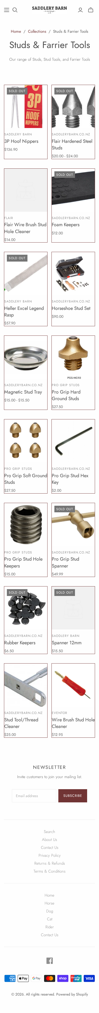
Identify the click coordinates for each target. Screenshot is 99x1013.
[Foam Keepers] (73, 190)
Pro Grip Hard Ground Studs (66, 395)
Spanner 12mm (67, 642)
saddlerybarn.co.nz (71, 134)
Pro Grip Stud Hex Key (70, 479)
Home (16, 31)
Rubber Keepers (19, 642)
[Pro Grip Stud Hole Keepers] (25, 524)
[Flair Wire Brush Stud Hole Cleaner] (25, 190)
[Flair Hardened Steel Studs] (73, 106)
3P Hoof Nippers (21, 141)
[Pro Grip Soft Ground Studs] (25, 440)
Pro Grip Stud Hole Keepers (23, 562)
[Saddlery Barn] (49, 8)
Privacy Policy (50, 855)
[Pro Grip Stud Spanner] (73, 524)
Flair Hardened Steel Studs (72, 144)
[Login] (80, 10)
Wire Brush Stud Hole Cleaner (73, 723)
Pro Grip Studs (66, 385)
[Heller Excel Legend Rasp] (25, 273)
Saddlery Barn (18, 134)
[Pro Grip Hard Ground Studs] (73, 357)
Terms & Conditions (49, 871)
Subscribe (72, 795)
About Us (49, 839)
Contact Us (49, 847)
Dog (49, 911)
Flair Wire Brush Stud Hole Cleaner (25, 228)
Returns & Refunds (49, 863)
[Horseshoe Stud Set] (73, 273)
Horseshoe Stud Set (71, 308)
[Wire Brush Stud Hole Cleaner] (73, 685)
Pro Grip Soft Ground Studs (25, 479)
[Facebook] (49, 961)
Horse (49, 903)
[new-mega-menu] (6, 10)
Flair (8, 218)
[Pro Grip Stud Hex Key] (73, 440)
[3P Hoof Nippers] (25, 106)
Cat (49, 919)
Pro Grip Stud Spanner (65, 562)
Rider (49, 927)
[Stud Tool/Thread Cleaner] (25, 685)
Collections (37, 31)
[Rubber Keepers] (25, 607)
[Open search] (15, 10)
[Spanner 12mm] (73, 607)
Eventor (59, 713)
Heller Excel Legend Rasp (24, 311)
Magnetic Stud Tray (23, 392)
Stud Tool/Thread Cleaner (21, 723)
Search (49, 832)
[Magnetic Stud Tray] (25, 357)
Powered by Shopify (72, 994)
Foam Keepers (65, 224)
